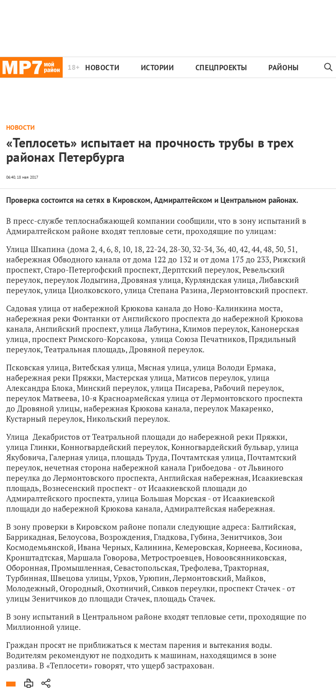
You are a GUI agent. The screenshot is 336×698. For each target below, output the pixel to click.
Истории (157, 67)
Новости (102, 67)
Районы (283, 67)
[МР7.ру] (31, 67)
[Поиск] (328, 67)
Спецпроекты (221, 67)
